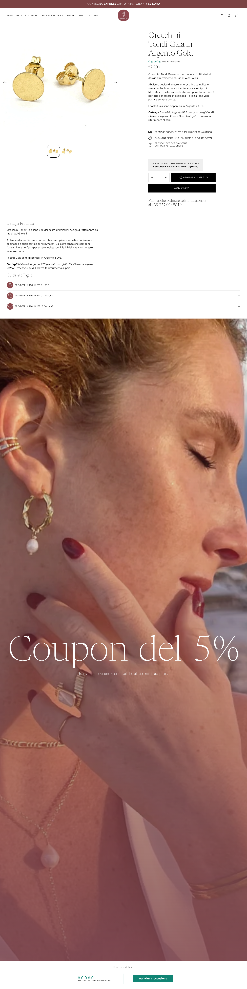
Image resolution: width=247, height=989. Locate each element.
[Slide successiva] (116, 83)
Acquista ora (181, 188)
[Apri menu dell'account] (229, 15)
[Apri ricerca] (222, 15)
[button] (154, 61)
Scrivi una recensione (153, 978)
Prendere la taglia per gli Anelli (33, 285)
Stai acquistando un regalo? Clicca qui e (175, 165)
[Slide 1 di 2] (53, 151)
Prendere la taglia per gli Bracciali (35, 295)
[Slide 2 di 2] (67, 151)
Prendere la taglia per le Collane (34, 306)
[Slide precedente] (4, 83)
